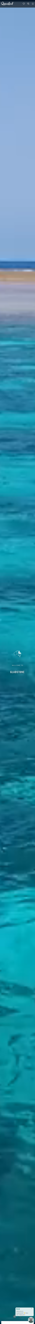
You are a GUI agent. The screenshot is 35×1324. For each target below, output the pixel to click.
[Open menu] (33, 4)
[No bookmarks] (24, 4)
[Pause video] (14, 1316)
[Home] (7, 5)
